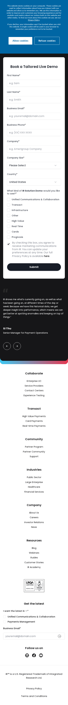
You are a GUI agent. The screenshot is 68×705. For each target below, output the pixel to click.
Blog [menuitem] (34, 548)
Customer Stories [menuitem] (34, 562)
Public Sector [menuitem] (34, 477)
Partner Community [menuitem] (34, 451)
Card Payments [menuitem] (34, 421)
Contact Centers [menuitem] (34, 390)
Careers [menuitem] (34, 517)
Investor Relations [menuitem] (34, 522)
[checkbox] (34, 218)
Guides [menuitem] (34, 557)
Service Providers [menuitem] (34, 385)
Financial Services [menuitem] (34, 491)
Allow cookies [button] (20, 41)
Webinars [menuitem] (34, 552)
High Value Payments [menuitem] (34, 416)
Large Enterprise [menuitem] (34, 482)
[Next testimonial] (17, 346)
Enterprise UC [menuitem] (34, 381)
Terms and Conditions (34, 696)
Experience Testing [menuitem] (34, 395)
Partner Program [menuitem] (34, 446)
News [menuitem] (34, 527)
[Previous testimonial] (7, 346)
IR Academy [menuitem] (34, 567)
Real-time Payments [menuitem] (34, 425)
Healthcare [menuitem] (34, 486)
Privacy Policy (34, 20)
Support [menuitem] (34, 456)
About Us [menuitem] (34, 512)
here (46, 256)
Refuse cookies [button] (47, 41)
